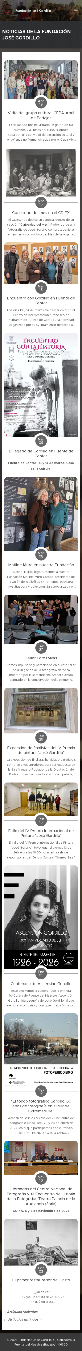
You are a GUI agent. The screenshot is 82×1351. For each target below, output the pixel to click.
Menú (75, 10)
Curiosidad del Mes (34, 224)
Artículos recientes (22, 1312)
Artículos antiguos (23, 1319)
